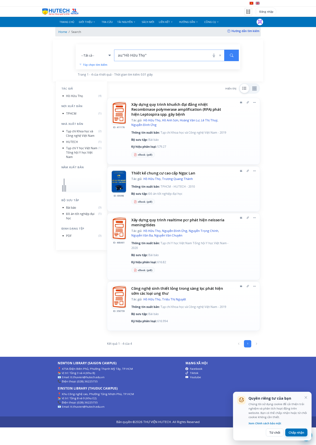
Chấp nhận (296, 432)
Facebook (196, 368)
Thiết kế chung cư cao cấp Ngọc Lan (163, 173)
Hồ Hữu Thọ (152, 120)
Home (62, 32)
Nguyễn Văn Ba (142, 235)
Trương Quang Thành (177, 179)
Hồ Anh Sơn (170, 120)
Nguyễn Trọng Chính (203, 231)
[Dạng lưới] (254, 88)
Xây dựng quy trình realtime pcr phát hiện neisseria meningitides (177, 222)
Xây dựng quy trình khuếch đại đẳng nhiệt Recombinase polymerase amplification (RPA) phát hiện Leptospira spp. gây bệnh (176, 109)
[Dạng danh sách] (244, 88)
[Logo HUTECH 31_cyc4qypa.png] (60, 11)
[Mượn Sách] (260, 22)
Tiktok (194, 373)
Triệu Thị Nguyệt (174, 299)
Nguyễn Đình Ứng (144, 125)
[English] (257, 3)
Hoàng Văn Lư (190, 120)
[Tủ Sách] (248, 11)
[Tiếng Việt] (251, 3)
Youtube (195, 377)
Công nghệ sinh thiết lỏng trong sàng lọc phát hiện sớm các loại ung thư (177, 291)
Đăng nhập (266, 11)
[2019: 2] (64, 184)
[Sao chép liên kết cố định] (248, 102)
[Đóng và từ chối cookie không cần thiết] (306, 397)
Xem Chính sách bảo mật (265, 423)
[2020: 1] (65, 188)
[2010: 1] (62, 188)
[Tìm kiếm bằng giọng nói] (214, 55)
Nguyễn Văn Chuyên (168, 235)
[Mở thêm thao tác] (254, 102)
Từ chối (274, 432)
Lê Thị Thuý (209, 120)
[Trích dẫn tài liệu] (241, 102)
